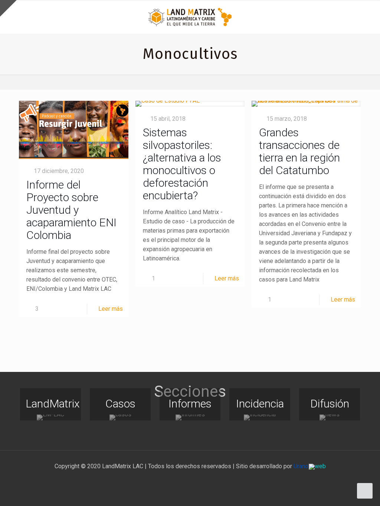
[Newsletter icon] (206, 479)
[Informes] (190, 417)
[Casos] (120, 417)
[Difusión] (329, 417)
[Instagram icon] (198, 479)
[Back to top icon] (344, 491)
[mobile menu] (368, 16)
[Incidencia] (259, 417)
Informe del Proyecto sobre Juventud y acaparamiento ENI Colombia (71, 210)
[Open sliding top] (8, 8)
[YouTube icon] (190, 479)
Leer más (110, 308)
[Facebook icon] (174, 479)
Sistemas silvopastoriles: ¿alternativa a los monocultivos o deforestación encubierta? (182, 164)
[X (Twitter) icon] (182, 479)
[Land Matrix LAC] (190, 16)
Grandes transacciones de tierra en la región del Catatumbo (299, 151)
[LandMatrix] (50, 417)
